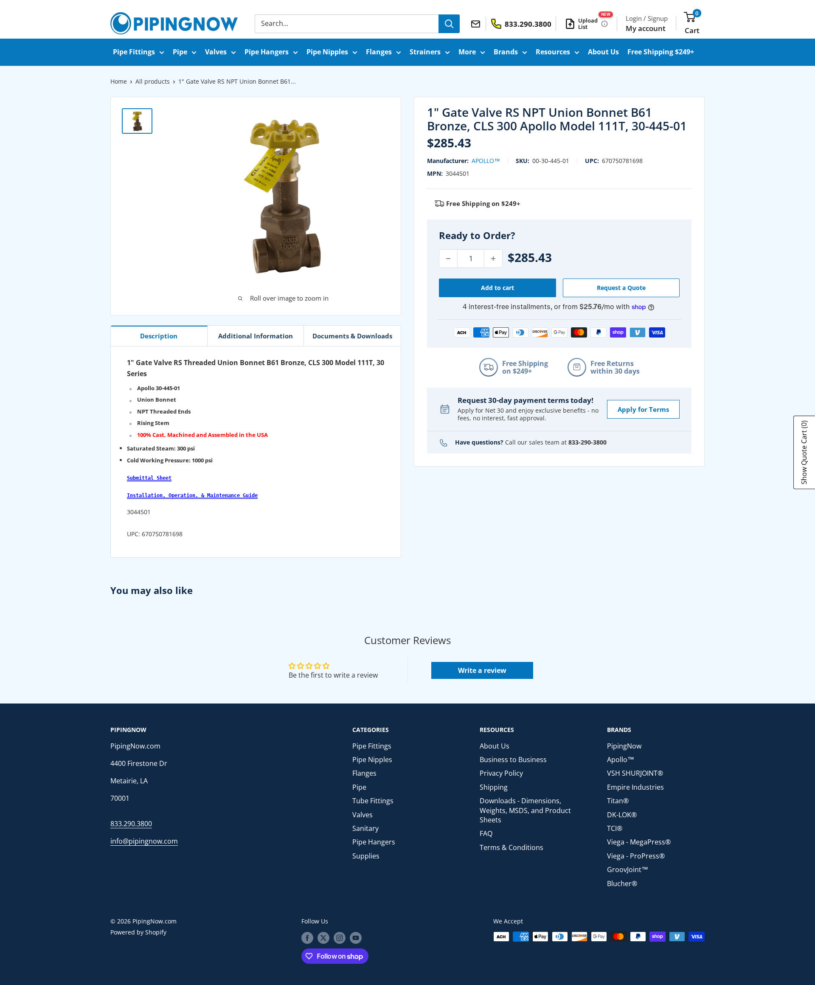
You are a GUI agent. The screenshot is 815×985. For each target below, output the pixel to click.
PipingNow (624, 746)
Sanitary (365, 828)
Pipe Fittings (134, 51)
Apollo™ (486, 161)
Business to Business (513, 759)
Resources (553, 51)
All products (152, 81)
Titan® (618, 800)
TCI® (614, 828)
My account (646, 28)
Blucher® (622, 883)
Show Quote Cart (804, 452)
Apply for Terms (643, 409)
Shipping (494, 787)
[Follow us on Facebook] (307, 937)
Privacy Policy (501, 773)
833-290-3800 (587, 442)
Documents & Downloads (352, 336)
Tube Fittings (372, 800)
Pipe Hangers (266, 51)
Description (158, 336)
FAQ (486, 833)
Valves (216, 51)
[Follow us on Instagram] (340, 937)
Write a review (482, 670)
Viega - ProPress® (636, 856)
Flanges (379, 51)
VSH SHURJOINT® (635, 773)
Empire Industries (635, 787)
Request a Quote (621, 288)
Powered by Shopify (138, 932)
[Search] (449, 23)
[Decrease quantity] (448, 258)
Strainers (425, 51)
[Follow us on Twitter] (323, 937)
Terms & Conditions (511, 847)
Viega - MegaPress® (639, 842)
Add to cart (497, 288)
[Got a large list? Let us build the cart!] (604, 24)
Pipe (180, 51)
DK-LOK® (622, 814)
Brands (506, 51)
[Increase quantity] (493, 258)
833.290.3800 (131, 823)
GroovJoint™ (627, 869)
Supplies (365, 856)
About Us (603, 51)
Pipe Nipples (327, 51)
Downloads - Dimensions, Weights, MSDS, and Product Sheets (525, 810)
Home (118, 81)
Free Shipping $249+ (660, 51)
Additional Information (255, 336)
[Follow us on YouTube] (356, 937)
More (467, 51)
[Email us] (476, 23)
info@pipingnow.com (144, 841)
